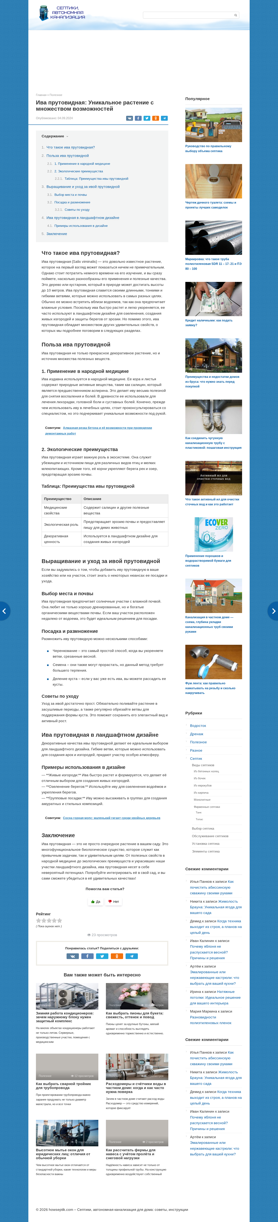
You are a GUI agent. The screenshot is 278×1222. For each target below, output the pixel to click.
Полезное (198, 742)
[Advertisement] (139, 64)
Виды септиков (203, 765)
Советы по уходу (77, 210)
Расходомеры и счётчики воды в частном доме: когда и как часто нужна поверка (136, 1088)
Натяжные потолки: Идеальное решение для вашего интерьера (215, 997)
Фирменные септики (207, 806)
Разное (196, 750)
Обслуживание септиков (210, 836)
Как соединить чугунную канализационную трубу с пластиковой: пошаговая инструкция (213, 442)
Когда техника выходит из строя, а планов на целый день (216, 927)
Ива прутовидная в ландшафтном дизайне (83, 218)
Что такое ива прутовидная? (71, 147)
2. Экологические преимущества (78, 171)
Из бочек (200, 778)
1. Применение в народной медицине (82, 164)
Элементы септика (206, 851)
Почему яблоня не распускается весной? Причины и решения (209, 952)
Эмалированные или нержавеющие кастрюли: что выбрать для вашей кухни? (214, 978)
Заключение (57, 234)
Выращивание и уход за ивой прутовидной (83, 187)
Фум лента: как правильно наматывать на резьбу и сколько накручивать (210, 688)
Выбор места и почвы (70, 195)
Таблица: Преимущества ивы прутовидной (96, 178)
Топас (199, 819)
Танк (198, 812)
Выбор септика (203, 828)
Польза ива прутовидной (68, 156)
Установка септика (205, 844)
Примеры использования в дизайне (81, 226)
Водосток (198, 726)
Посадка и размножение (72, 202)
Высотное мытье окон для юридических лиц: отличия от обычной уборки (63, 1154)
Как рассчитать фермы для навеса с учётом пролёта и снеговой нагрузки (130, 1154)
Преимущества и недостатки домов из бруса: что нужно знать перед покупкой (212, 381)
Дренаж (196, 734)
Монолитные (202, 799)
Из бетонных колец (206, 771)
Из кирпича (201, 792)
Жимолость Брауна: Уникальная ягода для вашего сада (216, 907)
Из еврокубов (203, 785)
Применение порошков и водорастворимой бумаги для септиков (208, 560)
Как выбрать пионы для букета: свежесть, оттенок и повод (134, 1015)
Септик (196, 759)
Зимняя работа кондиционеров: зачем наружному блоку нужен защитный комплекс (65, 1017)
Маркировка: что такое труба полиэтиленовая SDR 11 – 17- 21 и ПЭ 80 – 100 (213, 263)
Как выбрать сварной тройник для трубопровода (63, 1086)
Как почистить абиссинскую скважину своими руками (212, 887)
